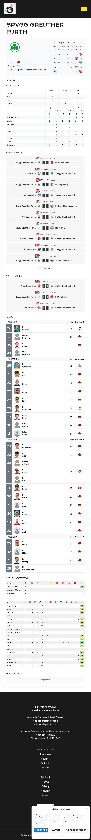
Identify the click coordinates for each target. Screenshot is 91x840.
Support (45, 795)
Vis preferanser (75, 830)
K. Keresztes (11, 639)
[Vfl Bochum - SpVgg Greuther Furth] (45, 172)
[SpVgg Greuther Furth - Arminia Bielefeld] (45, 259)
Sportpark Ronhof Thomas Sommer (31, 70)
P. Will (9, 666)
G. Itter (9, 626)
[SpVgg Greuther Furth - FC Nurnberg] (45, 295)
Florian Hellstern (12, 587)
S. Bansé (10, 613)
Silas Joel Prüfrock (13, 590)
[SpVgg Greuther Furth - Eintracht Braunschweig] (45, 204)
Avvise (56, 830)
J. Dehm (9, 619)
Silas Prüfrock (11, 593)
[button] (86, 809)
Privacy (45, 786)
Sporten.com (37, 731)
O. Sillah (9, 656)
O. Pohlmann (11, 653)
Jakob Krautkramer (13, 629)
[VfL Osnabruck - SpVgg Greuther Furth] (45, 215)
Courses (45, 758)
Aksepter (41, 830)
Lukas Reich (11, 646)
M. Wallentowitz (12, 663)
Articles (45, 767)
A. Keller (10, 636)
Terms (45, 781)
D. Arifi (9, 609)
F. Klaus (9, 643)
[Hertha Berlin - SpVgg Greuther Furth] (45, 193)
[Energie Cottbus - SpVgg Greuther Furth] (45, 284)
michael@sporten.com (45, 724)
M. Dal (9, 616)
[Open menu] (84, 9)
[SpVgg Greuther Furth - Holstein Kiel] (45, 226)
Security (45, 790)
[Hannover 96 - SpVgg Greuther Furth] (45, 248)
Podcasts (45, 763)
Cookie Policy (60, 836)
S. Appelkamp (11, 606)
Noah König (11, 649)
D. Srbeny (10, 659)
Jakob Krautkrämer (13, 633)
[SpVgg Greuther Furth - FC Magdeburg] (45, 183)
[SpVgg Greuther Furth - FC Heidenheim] (45, 161)
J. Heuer (9, 623)
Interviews (45, 754)
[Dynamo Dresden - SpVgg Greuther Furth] (45, 237)
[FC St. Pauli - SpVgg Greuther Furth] (45, 306)
